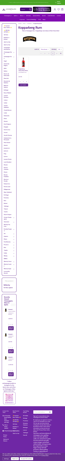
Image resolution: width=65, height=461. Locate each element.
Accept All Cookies (26, 459)
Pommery (6, 197)
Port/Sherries (7, 242)
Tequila (6, 250)
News (44, 19)
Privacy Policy (44, 455)
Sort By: (36, 49)
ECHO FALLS (14, 2)
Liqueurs (6, 236)
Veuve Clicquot (7, 214)
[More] (11, 15)
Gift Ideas (28, 15)
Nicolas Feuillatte (6, 175)
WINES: (6, 258)
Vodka (5, 253)
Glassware (6, 221)
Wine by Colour (7, 261)
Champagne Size (8, 57)
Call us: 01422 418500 (6, 426)
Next (14, 305)
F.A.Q (39, 19)
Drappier (6, 127)
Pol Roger (6, 195)
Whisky (5, 256)
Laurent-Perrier (7, 159)
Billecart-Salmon (6, 86)
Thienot (6, 209)
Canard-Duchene (6, 96)
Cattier (5, 103)
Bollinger (6, 90)
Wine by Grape (7, 268)
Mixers (5, 239)
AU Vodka (25, 415)
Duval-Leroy (7, 129)
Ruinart (5, 203)
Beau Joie (6, 78)
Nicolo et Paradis (6, 180)
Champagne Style (8, 52)
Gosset (5, 132)
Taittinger (6, 206)
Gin (4, 233)
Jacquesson (7, 148)
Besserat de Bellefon (7, 81)
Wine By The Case (7, 225)
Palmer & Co (7, 184)
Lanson (6, 156)
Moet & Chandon (6, 168)
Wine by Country (7, 265)
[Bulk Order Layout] (60, 53)
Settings (6, 459)
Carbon (6, 100)
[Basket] (62, 9)
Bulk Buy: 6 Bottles (6, 38)
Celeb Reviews (51, 15)
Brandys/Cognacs (8, 229)
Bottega (25, 418)
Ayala (5, 68)
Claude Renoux (7, 110)
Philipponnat (7, 189)
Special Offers (36, 15)
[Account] (55, 9)
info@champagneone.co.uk (11, 430)
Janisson (6, 151)
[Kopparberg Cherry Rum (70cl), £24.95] (23, 62)
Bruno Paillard (7, 93)
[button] (42, 9)
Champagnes (7, 15)
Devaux (6, 121)
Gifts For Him (7, 42)
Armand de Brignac (6, 64)
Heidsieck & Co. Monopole (7, 138)
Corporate (22, 19)
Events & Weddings (31, 19)
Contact (59, 15)
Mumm (5, 172)
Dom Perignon (7, 124)
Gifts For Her (7, 45)
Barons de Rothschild (6, 74)
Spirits (15, 15)
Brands (44, 15)
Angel (5, 61)
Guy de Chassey (8, 135)
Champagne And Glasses (7, 48)
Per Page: (54, 49)
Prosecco (6, 244)
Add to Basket (11, 328)
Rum (5, 247)
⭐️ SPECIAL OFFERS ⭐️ (7, 31)
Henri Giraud (7, 142)
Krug (5, 153)
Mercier (6, 165)
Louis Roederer (7, 162)
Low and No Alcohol (7, 272)
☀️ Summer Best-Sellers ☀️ (8, 26)
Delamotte (6, 115)
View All (25, 435)
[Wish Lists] (59, 9)
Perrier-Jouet (7, 186)
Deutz (5, 118)
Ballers (5, 71)
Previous (12, 305)
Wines (21, 15)
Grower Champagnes (7, 218)
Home (19, 23)
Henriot (6, 145)
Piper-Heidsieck (8, 192)
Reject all (15, 459)
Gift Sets (6, 34)
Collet (5, 113)
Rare (5, 200)
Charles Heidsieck (6, 106)
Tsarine (6, 211)
